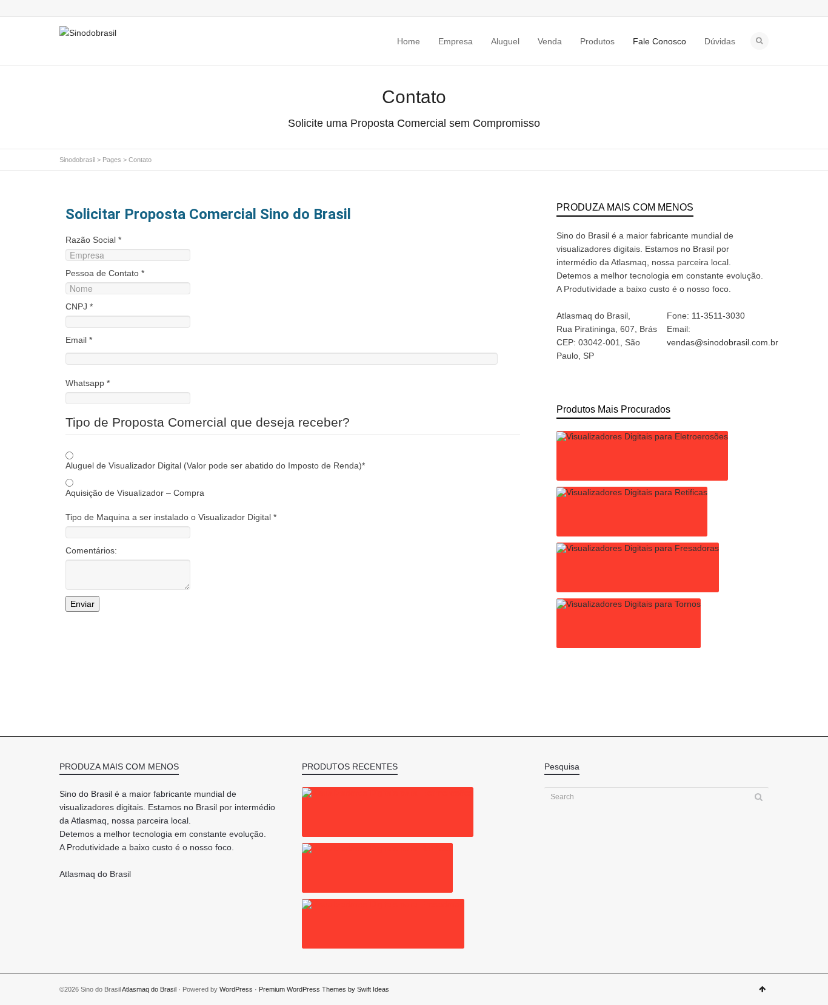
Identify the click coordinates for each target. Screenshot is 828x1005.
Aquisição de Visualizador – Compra (134, 493)
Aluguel (505, 41)
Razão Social (93, 240)
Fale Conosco (659, 41)
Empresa (455, 41)
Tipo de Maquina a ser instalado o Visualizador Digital (170, 517)
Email (78, 340)
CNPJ (79, 306)
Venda (550, 41)
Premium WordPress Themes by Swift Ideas (324, 989)
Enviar (82, 604)
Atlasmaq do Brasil (149, 989)
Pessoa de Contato (104, 273)
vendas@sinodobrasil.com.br (722, 342)
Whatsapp (87, 383)
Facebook (84, 9)
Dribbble (102, 9)
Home (408, 41)
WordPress (236, 989)
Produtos (597, 41)
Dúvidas (719, 41)
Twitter (66, 9)
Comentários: (91, 550)
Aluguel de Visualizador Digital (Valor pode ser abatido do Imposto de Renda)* (215, 465)
